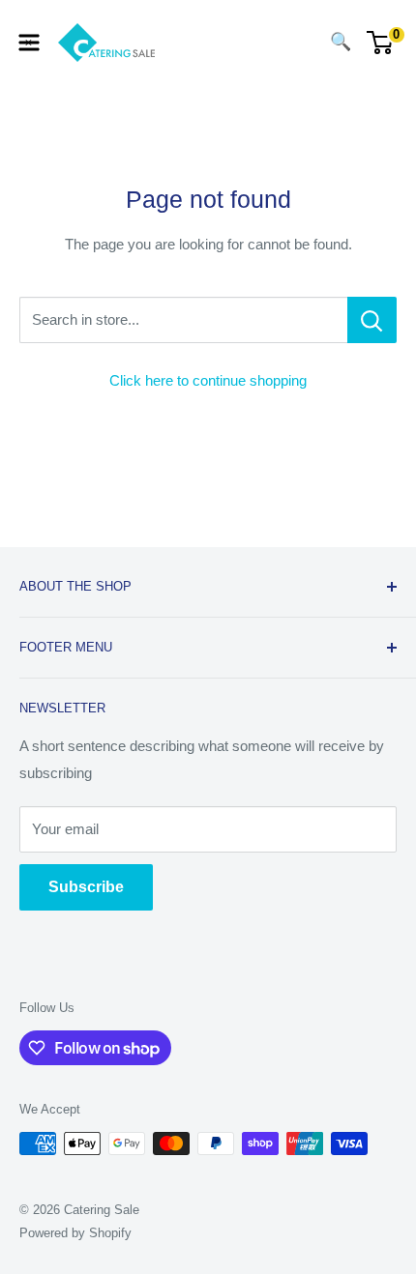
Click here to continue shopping (208, 380)
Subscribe (86, 887)
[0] (381, 42)
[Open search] (301, 42)
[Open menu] (29, 42)
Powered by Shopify (75, 1233)
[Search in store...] (372, 320)
